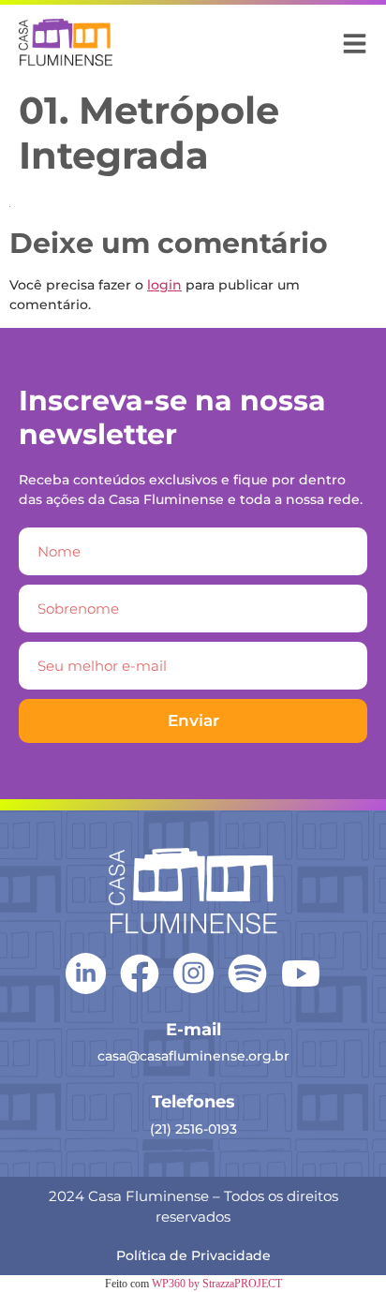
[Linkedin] (85, 972)
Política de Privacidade (193, 1255)
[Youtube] (300, 973)
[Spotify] (247, 973)
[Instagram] (193, 973)
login (164, 284)
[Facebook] (139, 973)
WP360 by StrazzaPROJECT (217, 1283)
